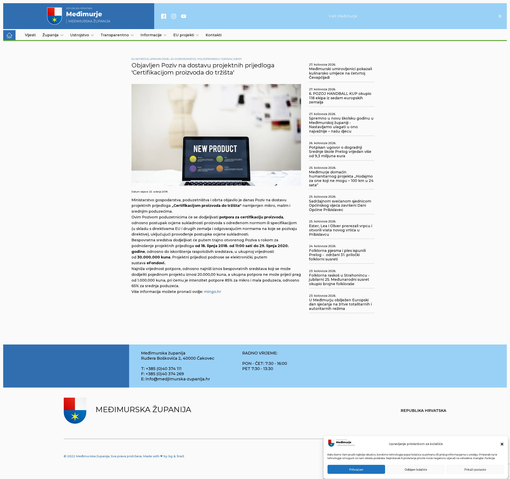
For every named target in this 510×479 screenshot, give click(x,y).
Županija (50, 35)
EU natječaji (140, 58)
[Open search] (500, 16)
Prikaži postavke (475, 469)
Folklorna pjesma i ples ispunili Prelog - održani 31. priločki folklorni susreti (337, 255)
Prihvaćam (356, 469)
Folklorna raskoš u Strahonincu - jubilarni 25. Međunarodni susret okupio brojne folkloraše (339, 279)
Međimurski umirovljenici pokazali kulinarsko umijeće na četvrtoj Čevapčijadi (340, 73)
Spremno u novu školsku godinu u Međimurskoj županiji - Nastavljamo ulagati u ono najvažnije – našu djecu (341, 124)
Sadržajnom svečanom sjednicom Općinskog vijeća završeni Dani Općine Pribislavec (340, 205)
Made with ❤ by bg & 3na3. (163, 456)
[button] (502, 444)
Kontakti (214, 35)
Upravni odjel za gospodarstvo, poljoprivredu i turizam (191, 58)
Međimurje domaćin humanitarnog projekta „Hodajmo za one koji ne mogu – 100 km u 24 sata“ (341, 178)
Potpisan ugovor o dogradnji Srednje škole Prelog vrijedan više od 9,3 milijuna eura (340, 151)
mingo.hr (212, 292)
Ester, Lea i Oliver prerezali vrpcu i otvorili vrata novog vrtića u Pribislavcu (340, 230)
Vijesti (30, 35)
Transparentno (115, 35)
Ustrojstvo (79, 35)
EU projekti (183, 35)
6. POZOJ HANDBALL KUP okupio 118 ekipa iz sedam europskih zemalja (340, 98)
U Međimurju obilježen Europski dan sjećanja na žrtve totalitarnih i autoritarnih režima (340, 304)
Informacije (151, 35)
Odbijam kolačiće (416, 469)
